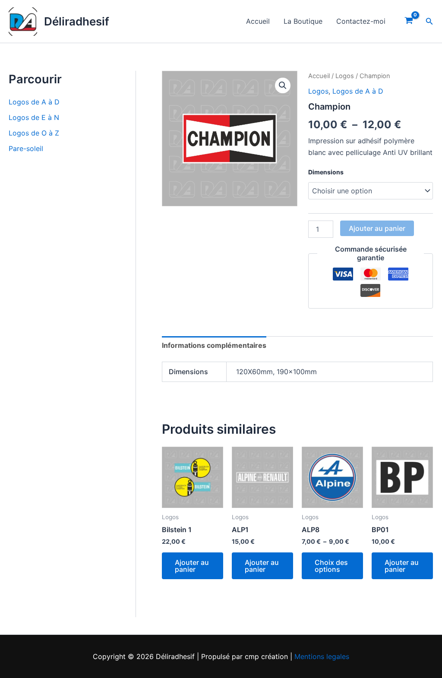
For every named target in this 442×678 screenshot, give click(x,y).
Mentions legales (321, 656)
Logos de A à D (34, 102)
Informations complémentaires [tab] (214, 345)
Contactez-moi (360, 21)
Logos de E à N (34, 117)
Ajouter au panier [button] (192, 566)
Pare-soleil (26, 148)
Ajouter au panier (377, 228)
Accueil (258, 21)
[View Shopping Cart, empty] (409, 21)
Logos (344, 76)
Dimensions (326, 172)
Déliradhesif (76, 21)
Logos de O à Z (34, 133)
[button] (429, 21)
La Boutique (303, 21)
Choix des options (331, 566)
